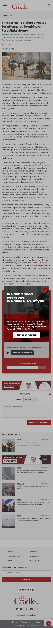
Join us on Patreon (27, 334)
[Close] (45, 290)
